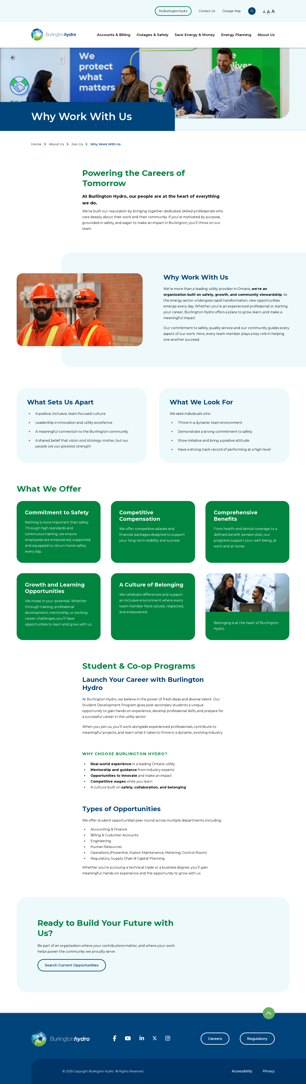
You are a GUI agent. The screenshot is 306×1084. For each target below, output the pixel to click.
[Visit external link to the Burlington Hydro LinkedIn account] (141, 1040)
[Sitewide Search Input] (252, 11)
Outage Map (231, 11)
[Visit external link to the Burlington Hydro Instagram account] (167, 1040)
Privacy (269, 1071)
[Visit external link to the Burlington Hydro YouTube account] (127, 1040)
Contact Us (207, 11)
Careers (215, 1039)
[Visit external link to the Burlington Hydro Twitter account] (154, 1039)
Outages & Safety (152, 35)
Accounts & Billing (113, 35)
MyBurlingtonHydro (173, 11)
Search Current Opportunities (72, 965)
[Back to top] (269, 1013)
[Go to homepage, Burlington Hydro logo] (53, 34)
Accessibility (242, 1071)
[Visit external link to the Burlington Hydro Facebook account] (115, 1040)
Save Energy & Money (195, 35)
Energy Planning (236, 35)
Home (36, 144)
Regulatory (257, 1039)
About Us (266, 35)
